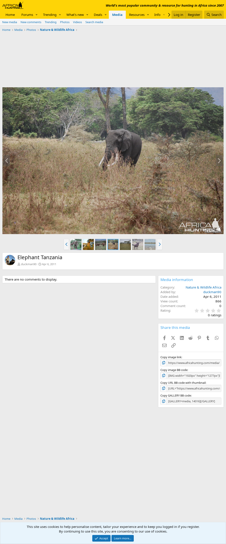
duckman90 (28, 264)
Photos (65, 22)
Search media (94, 22)
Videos (77, 22)
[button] (37, 15)
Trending (49, 14)
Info (157, 14)
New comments (31, 22)
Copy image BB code (173, 370)
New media (9, 22)
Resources (137, 14)
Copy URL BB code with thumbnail (182, 383)
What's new (75, 14)
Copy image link (170, 357)
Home (10, 14)
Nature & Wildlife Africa (203, 287)
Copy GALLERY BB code (175, 395)
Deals (98, 14)
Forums (27, 14)
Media (117, 14)
